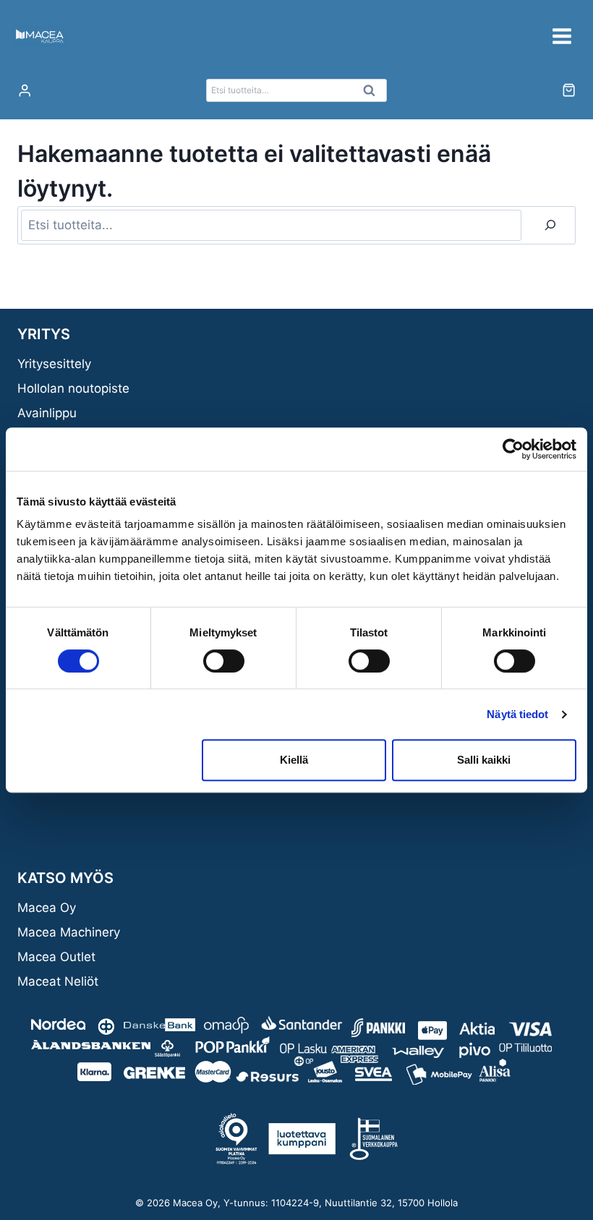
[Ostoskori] (569, 90)
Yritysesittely (54, 364)
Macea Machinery (68, 932)
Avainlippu (47, 413)
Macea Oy (46, 907)
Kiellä (294, 760)
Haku (373, 94)
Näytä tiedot (517, 714)
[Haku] (550, 225)
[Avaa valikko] (562, 36)
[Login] (24, 91)
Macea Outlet (56, 957)
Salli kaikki (484, 760)
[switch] (223, 661)
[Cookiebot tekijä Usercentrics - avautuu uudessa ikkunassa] (513, 449)
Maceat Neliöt (57, 981)
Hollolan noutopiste (73, 388)
